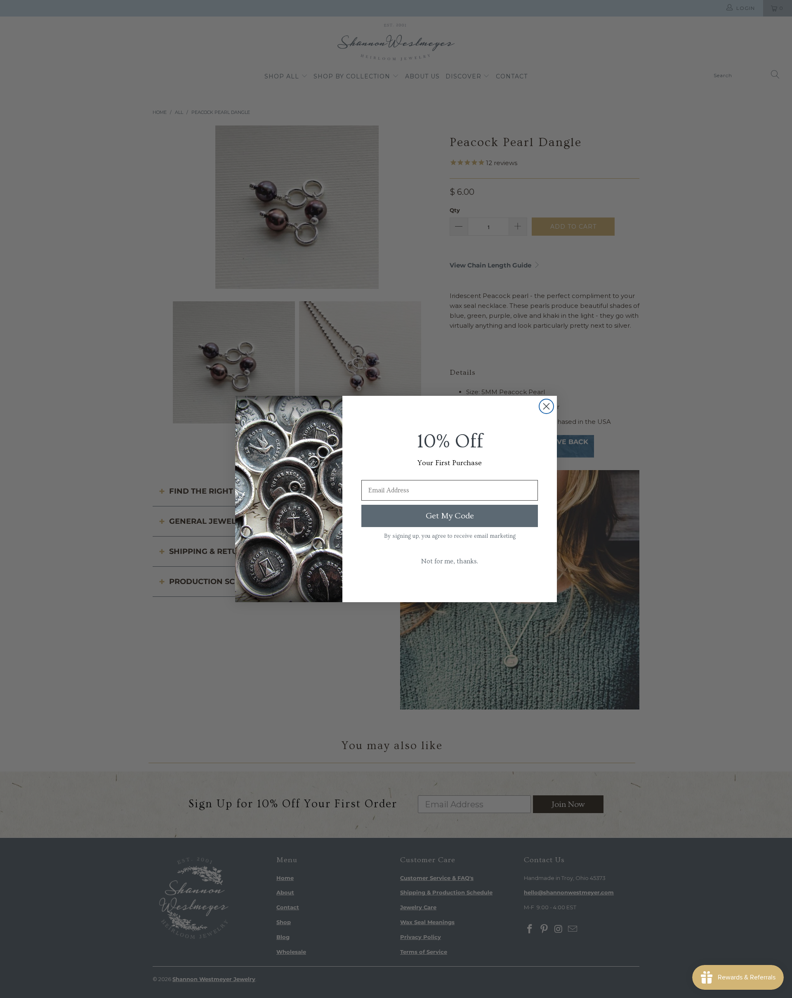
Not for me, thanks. (449, 561)
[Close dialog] (546, 406)
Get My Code (450, 515)
